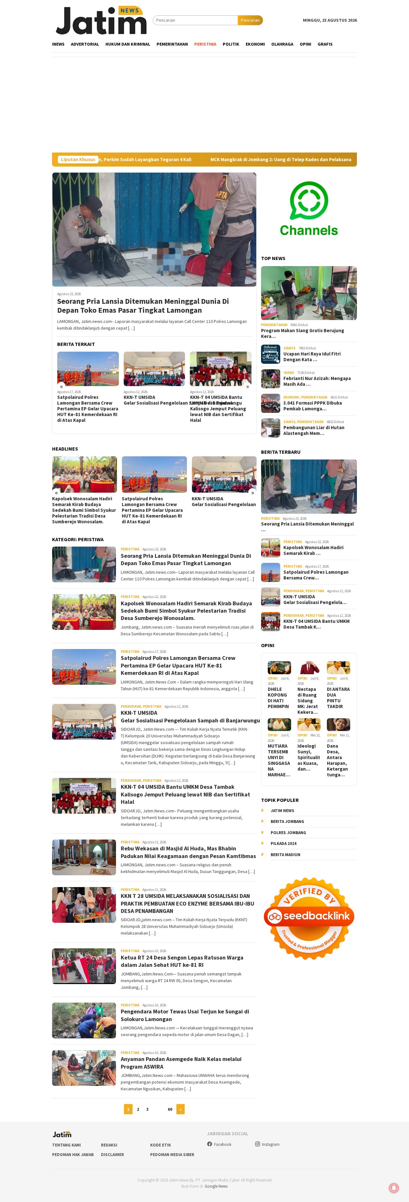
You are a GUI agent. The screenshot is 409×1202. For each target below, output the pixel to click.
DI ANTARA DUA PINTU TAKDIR (338, 697)
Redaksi (109, 1145)
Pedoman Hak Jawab (73, 1154)
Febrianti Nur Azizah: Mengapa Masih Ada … (317, 381)
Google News (216, 1186)
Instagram (271, 1144)
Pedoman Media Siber (172, 1154)
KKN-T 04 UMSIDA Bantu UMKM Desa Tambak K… (316, 624)
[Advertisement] (204, 104)
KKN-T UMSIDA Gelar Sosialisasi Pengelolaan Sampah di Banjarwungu (88, 400)
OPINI (273, 678)
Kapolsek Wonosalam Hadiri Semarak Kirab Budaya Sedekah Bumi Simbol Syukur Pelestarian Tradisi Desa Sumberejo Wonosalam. (186, 611)
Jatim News (282, 810)
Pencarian (250, 20)
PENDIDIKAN (131, 706)
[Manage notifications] (394, 1188)
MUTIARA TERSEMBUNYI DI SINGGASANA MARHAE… (279, 760)
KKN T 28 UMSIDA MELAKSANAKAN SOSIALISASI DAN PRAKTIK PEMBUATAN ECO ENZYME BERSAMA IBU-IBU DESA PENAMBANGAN (187, 903)
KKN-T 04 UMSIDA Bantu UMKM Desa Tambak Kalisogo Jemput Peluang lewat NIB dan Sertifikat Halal (152, 408)
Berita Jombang (287, 822)
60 (170, 1109)
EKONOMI (291, 397)
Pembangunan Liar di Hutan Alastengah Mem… (313, 430)
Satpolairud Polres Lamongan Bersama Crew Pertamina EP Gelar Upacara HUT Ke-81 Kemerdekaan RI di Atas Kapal (82, 510)
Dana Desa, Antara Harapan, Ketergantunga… (337, 760)
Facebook (222, 1144)
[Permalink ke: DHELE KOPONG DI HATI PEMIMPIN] (279, 667)
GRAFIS (289, 348)
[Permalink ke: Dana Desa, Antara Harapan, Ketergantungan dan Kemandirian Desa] (338, 724)
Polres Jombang (288, 832)
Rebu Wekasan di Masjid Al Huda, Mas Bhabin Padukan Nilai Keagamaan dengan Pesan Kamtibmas (219, 405)
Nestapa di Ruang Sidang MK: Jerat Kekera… (307, 700)
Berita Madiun (285, 854)
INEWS (288, 373)
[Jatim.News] (102, 20)
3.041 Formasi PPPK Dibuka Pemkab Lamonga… (312, 406)
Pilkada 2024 (284, 844)
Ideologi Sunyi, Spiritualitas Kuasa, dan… (308, 757)
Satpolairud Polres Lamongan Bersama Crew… (316, 575)
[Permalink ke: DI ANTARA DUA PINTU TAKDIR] (338, 667)
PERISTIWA (130, 549)
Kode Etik (160, 1145)
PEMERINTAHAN (274, 325)
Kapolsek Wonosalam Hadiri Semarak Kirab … (313, 550)
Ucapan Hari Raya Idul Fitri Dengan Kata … (312, 356)
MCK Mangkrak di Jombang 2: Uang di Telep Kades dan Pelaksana (225, 159)
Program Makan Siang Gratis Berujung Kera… (302, 333)
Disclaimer (112, 1154)
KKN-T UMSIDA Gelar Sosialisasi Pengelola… (315, 599)
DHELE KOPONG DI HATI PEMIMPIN (278, 697)
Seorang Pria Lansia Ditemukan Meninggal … (307, 527)
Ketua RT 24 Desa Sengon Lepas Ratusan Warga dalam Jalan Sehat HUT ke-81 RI (182, 961)
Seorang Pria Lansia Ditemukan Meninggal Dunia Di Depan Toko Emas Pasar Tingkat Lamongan (143, 306)
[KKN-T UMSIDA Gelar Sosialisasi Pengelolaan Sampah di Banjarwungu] (88, 369)
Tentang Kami (66, 1145)
